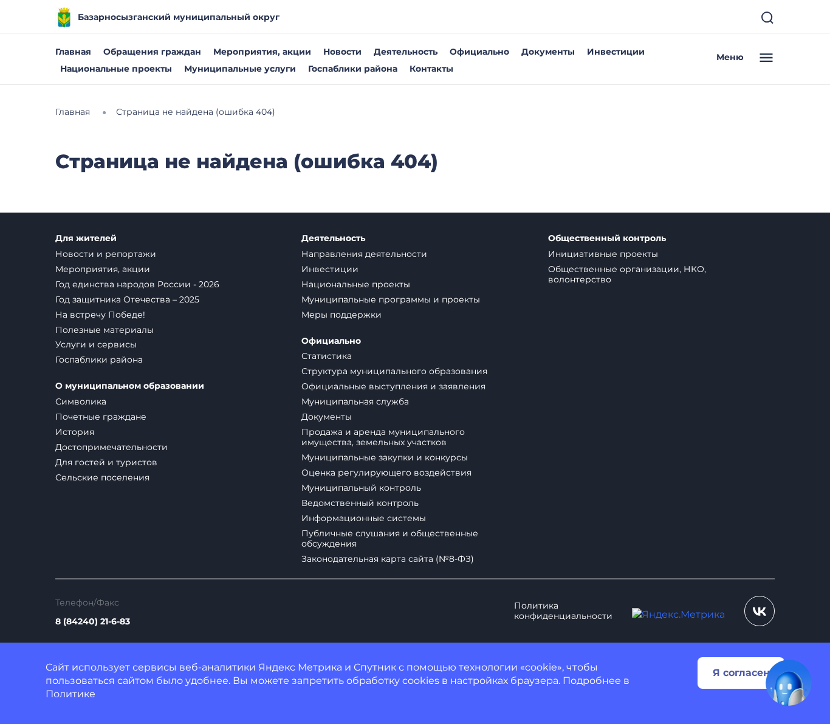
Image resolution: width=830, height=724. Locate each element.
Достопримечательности (111, 447)
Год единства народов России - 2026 (137, 284)
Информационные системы (363, 518)
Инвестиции (616, 51)
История (74, 431)
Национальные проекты (116, 68)
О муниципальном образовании (129, 386)
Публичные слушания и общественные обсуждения (389, 538)
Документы (548, 51)
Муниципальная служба (355, 401)
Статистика (326, 355)
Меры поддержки (341, 314)
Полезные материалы (104, 329)
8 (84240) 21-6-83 (92, 621)
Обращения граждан (152, 51)
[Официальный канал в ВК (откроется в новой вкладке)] (759, 611)
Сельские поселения (102, 477)
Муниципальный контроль (361, 487)
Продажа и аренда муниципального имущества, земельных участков (383, 437)
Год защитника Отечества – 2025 (127, 299)
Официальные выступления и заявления (393, 386)
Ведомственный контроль (360, 502)
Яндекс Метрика (300, 667)
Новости (342, 51)
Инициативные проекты (603, 253)
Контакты (431, 68)
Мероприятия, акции (262, 51)
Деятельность (405, 51)
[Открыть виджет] (789, 683)
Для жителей (86, 238)
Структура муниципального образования (394, 371)
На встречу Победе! (100, 314)
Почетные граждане (100, 416)
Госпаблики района (352, 68)
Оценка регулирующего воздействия (386, 472)
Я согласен (741, 672)
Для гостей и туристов (106, 462)
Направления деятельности (364, 253)
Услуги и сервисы (96, 344)
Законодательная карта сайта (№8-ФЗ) (387, 558)
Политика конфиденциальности (563, 611)
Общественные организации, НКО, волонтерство (627, 274)
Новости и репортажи (105, 253)
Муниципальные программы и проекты (390, 299)
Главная (73, 51)
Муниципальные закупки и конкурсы (384, 457)
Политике (70, 694)
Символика (80, 401)
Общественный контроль (607, 238)
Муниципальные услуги (240, 68)
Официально (479, 51)
